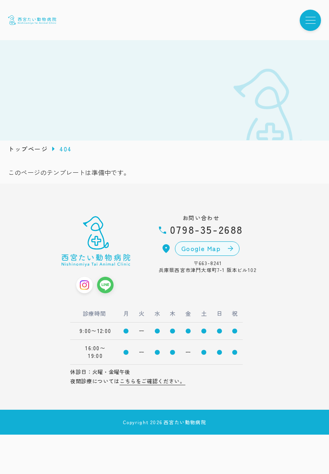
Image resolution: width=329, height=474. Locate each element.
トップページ (28, 149)
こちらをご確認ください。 (152, 381)
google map (202, 248)
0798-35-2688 (204, 229)
